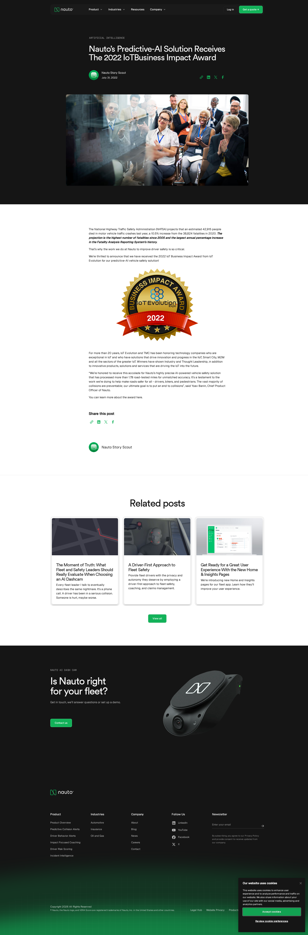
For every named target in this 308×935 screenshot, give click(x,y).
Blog (134, 829)
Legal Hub (196, 910)
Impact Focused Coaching (65, 842)
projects (172, 229)
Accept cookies (271, 911)
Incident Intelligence (61, 855)
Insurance (96, 829)
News (134, 835)
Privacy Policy (252, 835)
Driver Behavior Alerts (63, 835)
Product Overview (60, 822)
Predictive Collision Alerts (64, 829)
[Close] (301, 883)
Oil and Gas (97, 835)
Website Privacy (215, 910)
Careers (135, 842)
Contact (135, 849)
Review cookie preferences (271, 921)
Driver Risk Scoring (61, 849)
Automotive (97, 822)
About (134, 822)
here (139, 397)
